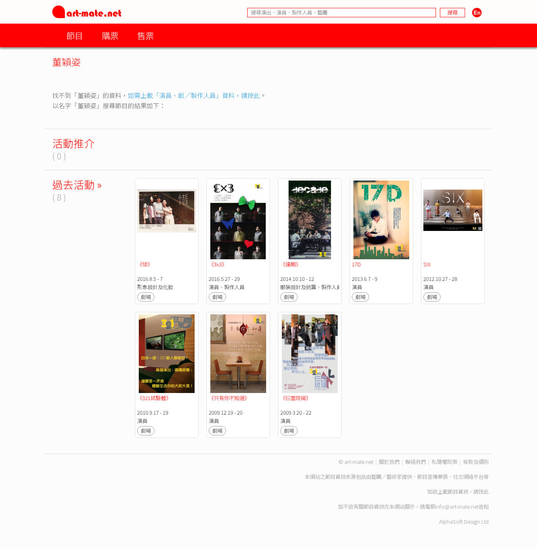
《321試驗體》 (154, 398)
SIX (426, 264)
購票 (110, 35)
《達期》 (290, 264)
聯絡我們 (415, 461)
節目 (74, 35)
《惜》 (145, 264)
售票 (145, 35)
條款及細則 (476, 461)
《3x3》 (218, 264)
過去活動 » (77, 184)
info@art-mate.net (456, 506)
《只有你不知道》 (229, 398)
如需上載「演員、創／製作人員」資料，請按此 (194, 95)
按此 (483, 491)
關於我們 (389, 461)
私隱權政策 (444, 461)
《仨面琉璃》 (295, 398)
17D (356, 264)
